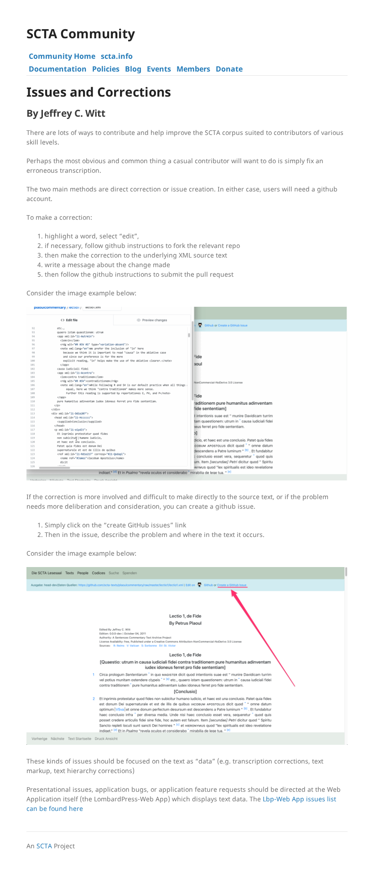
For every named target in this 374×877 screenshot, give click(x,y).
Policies (105, 69)
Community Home (62, 56)
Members (193, 69)
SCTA (44, 845)
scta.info (117, 56)
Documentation (58, 69)
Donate (229, 69)
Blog (133, 69)
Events (159, 69)
